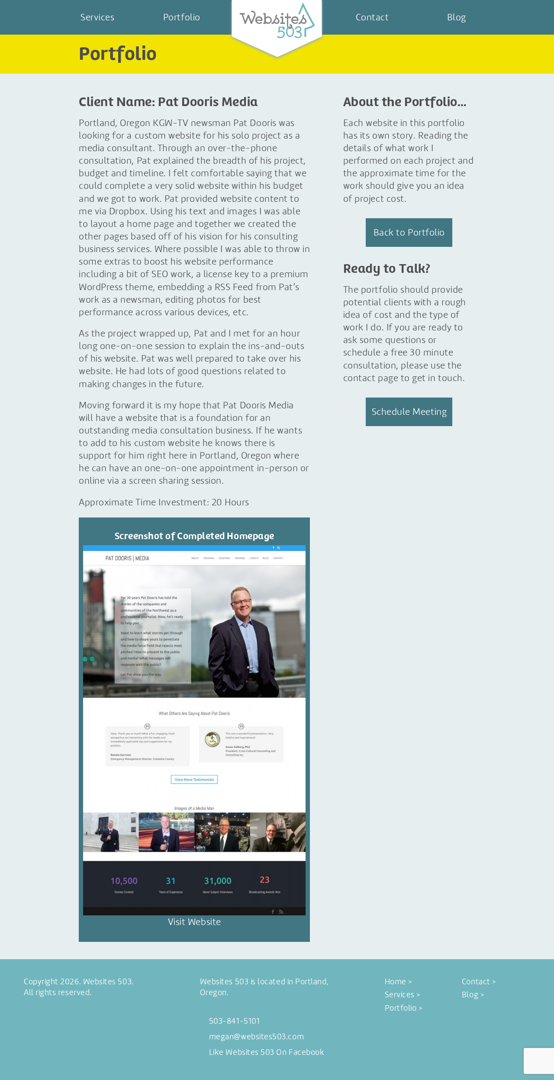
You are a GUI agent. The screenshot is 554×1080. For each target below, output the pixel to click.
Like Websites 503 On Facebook (267, 1052)
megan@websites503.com (256, 1036)
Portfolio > (403, 1008)
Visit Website (194, 922)
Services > (402, 994)
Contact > (479, 981)
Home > (398, 981)
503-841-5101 (234, 1021)
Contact (372, 17)
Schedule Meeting (409, 411)
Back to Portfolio (409, 232)
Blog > (473, 994)
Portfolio (181, 17)
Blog (456, 17)
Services (97, 17)
